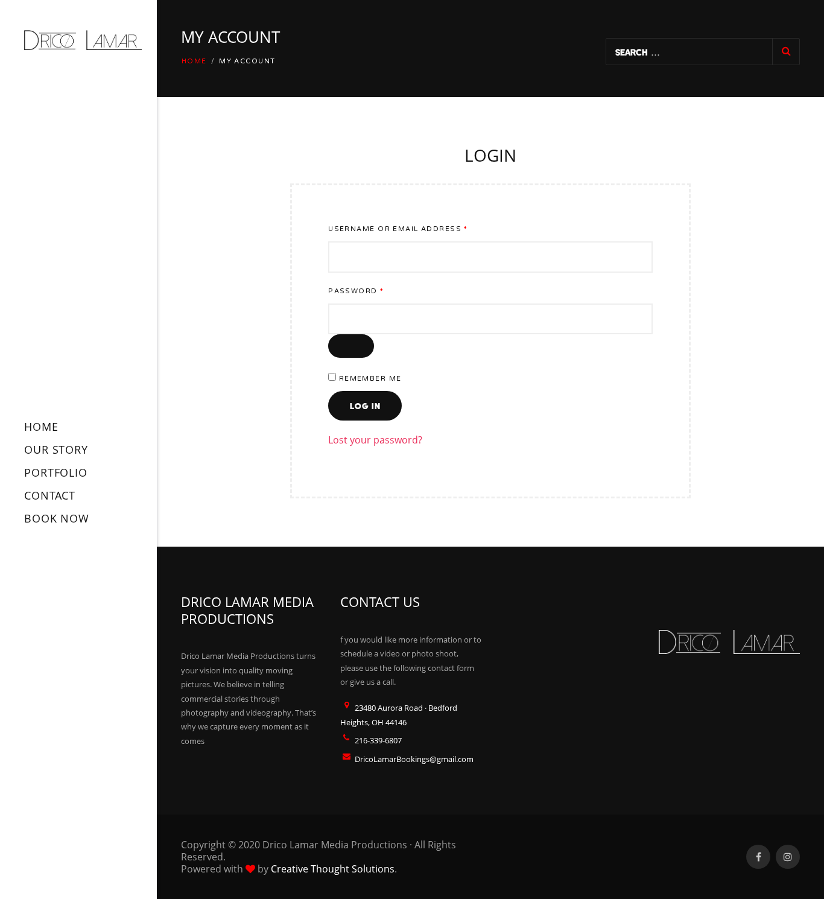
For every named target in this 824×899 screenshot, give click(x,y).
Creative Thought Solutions (333, 868)
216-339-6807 (378, 740)
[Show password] (351, 346)
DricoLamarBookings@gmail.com (414, 759)
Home (194, 61)
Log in (365, 406)
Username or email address (419, 228)
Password (377, 291)
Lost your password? (375, 439)
